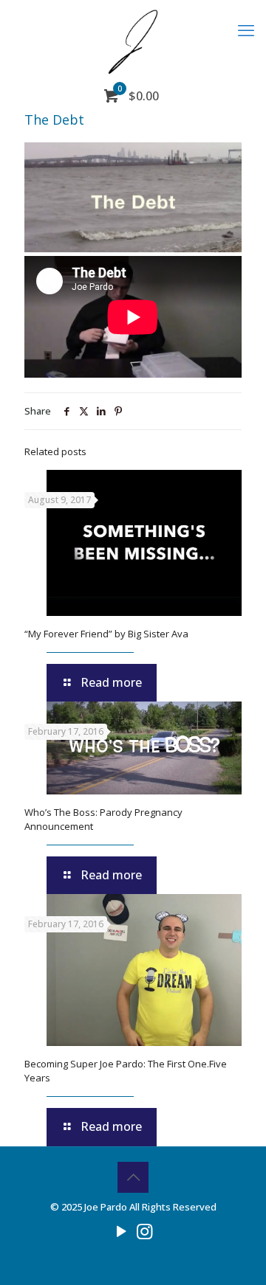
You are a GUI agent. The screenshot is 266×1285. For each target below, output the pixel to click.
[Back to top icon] (133, 1177)
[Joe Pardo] (133, 40)
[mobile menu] (246, 29)
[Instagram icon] (144, 1230)
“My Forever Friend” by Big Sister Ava (106, 633)
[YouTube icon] (121, 1230)
